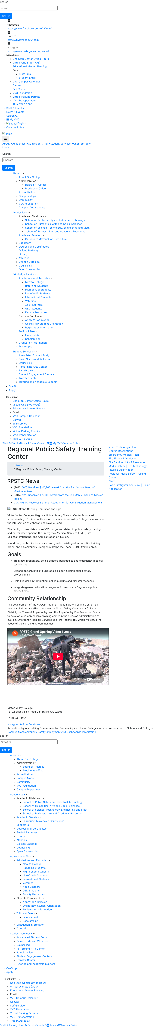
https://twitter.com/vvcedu (23, 39)
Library (23, 254)
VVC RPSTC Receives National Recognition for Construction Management (58, 502)
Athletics (24, 258)
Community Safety (34, 731)
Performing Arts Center (33, 366)
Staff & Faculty (15, 108)
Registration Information (39, 327)
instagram (13, 724)
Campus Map (15, 731)
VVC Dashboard (70, 731)
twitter (24, 724)
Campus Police (15, 127)
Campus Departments (32, 207)
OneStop (78, 143)
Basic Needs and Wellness (34, 359)
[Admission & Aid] (35, 274)
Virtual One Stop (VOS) (26, 62)
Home (19, 465)
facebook (34, 724)
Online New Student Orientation (44, 323)
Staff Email (25, 74)
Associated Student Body (34, 355)
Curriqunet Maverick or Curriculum (46, 239)
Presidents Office (35, 188)
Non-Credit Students (37, 293)
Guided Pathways (29, 250)
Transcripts (25, 346)
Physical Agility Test (121, 469)
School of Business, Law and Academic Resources (55, 231)
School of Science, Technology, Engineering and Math (57, 227)
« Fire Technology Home (123, 447)
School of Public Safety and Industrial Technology (55, 220)
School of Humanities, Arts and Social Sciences (53, 223)
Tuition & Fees (27, 331)
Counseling (25, 265)
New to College (34, 282)
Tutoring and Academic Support (38, 381)
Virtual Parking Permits (26, 96)
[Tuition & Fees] (39, 331)
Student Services (60, 143)
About (6, 143)
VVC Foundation (22, 92)
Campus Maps (27, 196)
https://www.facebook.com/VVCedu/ (29, 28)
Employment (53, 731)
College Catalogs (29, 261)
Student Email (27, 77)
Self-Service (20, 89)
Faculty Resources (36, 312)
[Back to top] (1, 700)
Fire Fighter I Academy (122, 458)
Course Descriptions (121, 450)
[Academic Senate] (43, 235)
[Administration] (39, 181)
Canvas (17, 85)
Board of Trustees (36, 184)
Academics (19, 143)
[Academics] (29, 212)
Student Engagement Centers (36, 374)
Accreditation (27, 192)
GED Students (33, 308)
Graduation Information (33, 342)
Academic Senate (29, 235)
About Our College (30, 177)
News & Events (15, 111)
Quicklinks (12, 397)
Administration (27, 180)
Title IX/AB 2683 (22, 104)
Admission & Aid (38, 143)
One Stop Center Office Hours (31, 58)
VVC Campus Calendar (26, 81)
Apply (87, 143)
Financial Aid (32, 335)
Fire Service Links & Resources (127, 462)
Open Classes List (29, 269)
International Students (38, 297)
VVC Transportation (24, 100)
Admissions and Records (33, 278)
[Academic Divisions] (46, 216)
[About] (23, 173)
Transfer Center (28, 378)
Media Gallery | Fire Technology (128, 466)
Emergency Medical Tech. (124, 454)
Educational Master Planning (30, 66)
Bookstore (25, 242)
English (21, 123)
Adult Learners (34, 304)
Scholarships (32, 338)
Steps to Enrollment (31, 316)
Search (4, 1)
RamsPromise (27, 370)
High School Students (38, 289)
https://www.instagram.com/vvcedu (28, 51)
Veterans (30, 301)
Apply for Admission (37, 319)
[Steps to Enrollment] (46, 316)
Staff (112, 481)
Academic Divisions (30, 216)
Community (26, 199)
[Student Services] (36, 351)
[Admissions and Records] (52, 278)
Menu (5, 147)
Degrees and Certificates (34, 246)
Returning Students (36, 285)
